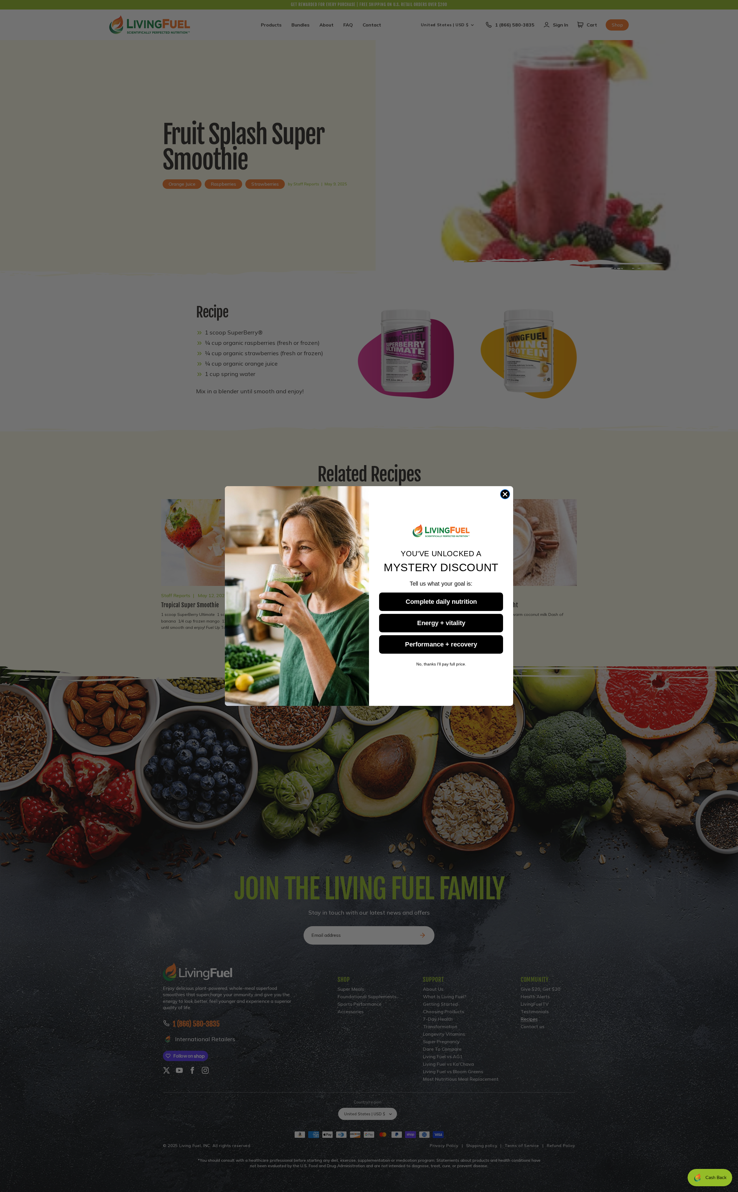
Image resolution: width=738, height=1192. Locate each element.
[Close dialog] (505, 494)
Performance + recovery (441, 644)
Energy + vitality (441, 623)
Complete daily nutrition (441, 601)
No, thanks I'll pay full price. (441, 664)
